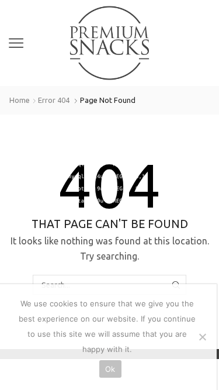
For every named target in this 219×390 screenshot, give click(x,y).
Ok (110, 369)
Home (19, 100)
